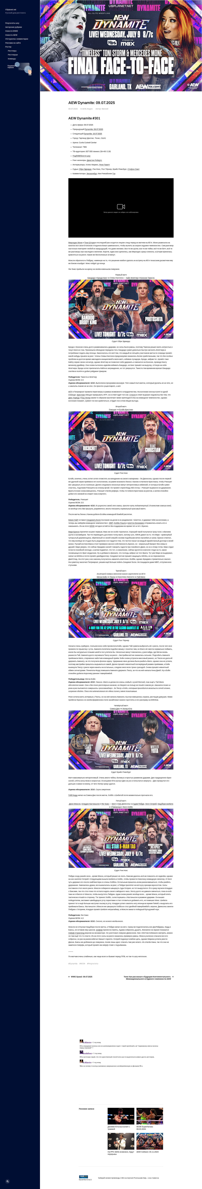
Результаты (93, 964)
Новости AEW (11, 35)
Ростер (8, 47)
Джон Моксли (75, 804)
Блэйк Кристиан (126, 410)
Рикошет (112, 410)
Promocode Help (140, 1178)
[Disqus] (121, 1008)
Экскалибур (91, 174)
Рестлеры (12, 51)
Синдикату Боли (93, 520)
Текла (112, 577)
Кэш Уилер (85, 398)
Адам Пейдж (138, 804)
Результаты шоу (12, 23)
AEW (84, 109)
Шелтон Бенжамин (136, 523)
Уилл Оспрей (151, 804)
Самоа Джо (115, 709)
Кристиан (81, 395)
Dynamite (73, 964)
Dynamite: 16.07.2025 (93, 134)
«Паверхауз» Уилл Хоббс (122, 807)
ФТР (70, 392)
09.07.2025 (73, 109)
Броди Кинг (102, 278)
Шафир (99, 930)
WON (82, 964)
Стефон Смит (134, 169)
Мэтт (114, 804)
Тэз (113, 174)
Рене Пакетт (104, 165)
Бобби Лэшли (120, 523)
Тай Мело (141, 577)
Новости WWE (11, 31)
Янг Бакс (105, 804)
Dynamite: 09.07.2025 (94, 129)
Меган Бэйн (102, 577)
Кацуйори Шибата (165, 804)
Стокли (132, 395)
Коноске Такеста (147, 278)
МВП (111, 523)
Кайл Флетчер (132, 278)
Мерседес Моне (75, 243)
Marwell (105, 109)
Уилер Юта (127, 709)
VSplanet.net (10, 10)
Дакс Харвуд (73, 398)
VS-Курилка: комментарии (16, 39)
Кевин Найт (73, 520)
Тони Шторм (89, 243)
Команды (12, 59)
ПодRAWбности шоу (81, 156)
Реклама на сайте (13, 43)
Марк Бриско (74, 532)
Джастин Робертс (94, 160)
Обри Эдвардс (85, 169)
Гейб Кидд (72, 795)
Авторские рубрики (13, 27)
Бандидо (91, 278)
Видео (90, 109)
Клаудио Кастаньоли (91, 804)
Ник (119, 804)
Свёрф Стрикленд (76, 933)
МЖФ (92, 526)
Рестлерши (13, 55)
